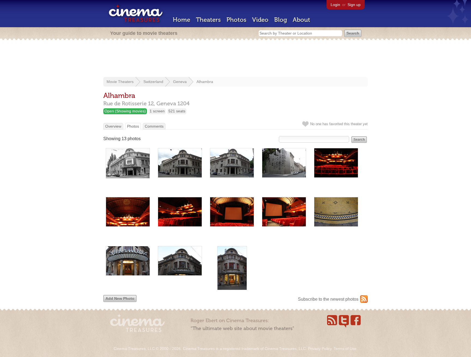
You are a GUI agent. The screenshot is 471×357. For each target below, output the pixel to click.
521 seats (176, 111)
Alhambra (205, 81)
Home (181, 19)
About (301, 19)
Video (260, 19)
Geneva (180, 81)
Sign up (354, 4)
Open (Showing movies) (125, 111)
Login (335, 4)
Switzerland (153, 81)
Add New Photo (119, 298)
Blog (280, 19)
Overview (113, 126)
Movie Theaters (120, 81)
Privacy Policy (319, 348)
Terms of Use (345, 348)
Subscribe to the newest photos (328, 299)
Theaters (208, 19)
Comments (154, 126)
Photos (236, 19)
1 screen (157, 111)
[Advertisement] (235, 59)
